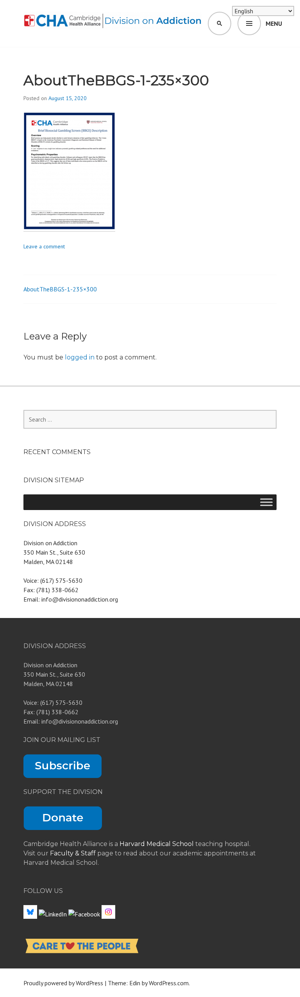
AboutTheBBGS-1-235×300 (60, 289)
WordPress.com (169, 983)
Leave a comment (44, 246)
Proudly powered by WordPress (63, 983)
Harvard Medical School (157, 844)
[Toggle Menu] (266, 502)
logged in (80, 357)
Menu (274, 23)
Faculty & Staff (73, 853)
